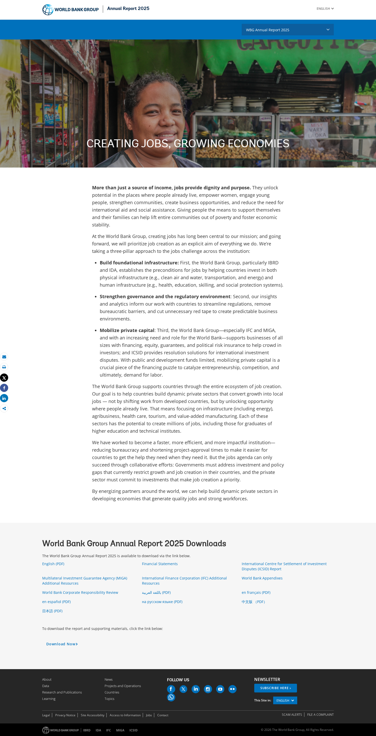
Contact (162, 715)
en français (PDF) (256, 592)
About (46, 679)
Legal (46, 715)
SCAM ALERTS (292, 714)
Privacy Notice (65, 715)
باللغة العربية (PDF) (157, 592)
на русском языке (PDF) (162, 601)
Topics (109, 698)
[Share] (4, 388)
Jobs (149, 715)
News (109, 679)
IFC (108, 730)
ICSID (133, 730)
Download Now (63, 645)
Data (45, 685)
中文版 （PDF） (255, 601)
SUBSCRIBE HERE (274, 688)
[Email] (4, 357)
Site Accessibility (92, 715)
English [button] (283, 700)
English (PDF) (53, 563)
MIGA (120, 730)
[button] (332, 8)
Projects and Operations (123, 685)
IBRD (87, 730)
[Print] (4, 367)
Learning (49, 698)
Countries (112, 692)
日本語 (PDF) (52, 610)
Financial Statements (160, 563)
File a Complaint (320, 714)
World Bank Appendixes (263, 578)
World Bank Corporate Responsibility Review (80, 592)
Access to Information (125, 715)
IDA (98, 730)
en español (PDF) (57, 601)
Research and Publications (62, 692)
